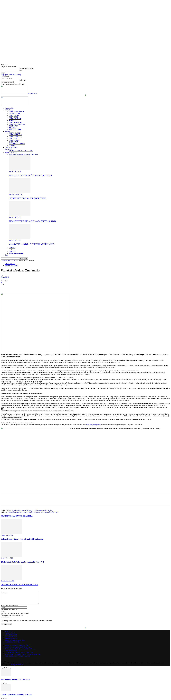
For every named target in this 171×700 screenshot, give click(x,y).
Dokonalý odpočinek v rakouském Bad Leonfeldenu (22, 539)
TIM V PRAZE (14, 115)
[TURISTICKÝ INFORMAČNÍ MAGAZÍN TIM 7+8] (19, 170)
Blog (6, 255)
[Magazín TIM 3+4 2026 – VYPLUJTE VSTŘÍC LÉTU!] (19, 238)
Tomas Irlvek (5, 277)
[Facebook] (4, 287)
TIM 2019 (34, 154)
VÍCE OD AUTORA (25, 516)
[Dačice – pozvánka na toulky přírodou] (6, 690)
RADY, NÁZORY (15, 129)
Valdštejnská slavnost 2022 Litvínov (15, 679)
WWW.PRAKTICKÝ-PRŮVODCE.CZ (18, 645)
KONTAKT (9, 631)
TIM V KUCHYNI (15, 122)
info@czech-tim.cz (17, 665)
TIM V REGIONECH (16, 112)
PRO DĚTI (12, 128)
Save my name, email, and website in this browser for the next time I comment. (27, 621)
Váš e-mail (22, 80)
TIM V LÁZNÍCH (15, 119)
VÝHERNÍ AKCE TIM (12, 642)
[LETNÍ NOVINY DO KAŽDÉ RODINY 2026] (19, 192)
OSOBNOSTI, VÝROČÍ (17, 144)
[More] (18, 287)
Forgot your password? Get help (11, 75)
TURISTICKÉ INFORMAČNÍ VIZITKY (18, 647)
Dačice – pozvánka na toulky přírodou (16, 694)
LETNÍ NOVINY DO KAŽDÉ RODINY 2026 (27, 198)
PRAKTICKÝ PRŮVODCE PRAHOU (17, 656)
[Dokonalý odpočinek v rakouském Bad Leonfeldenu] (11, 533)
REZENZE (13, 120)
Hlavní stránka (9, 108)
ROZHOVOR (13, 126)
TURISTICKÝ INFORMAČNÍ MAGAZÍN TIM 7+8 (30, 175)
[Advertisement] (24, 490)
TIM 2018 (28, 154)
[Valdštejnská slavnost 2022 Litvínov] (6, 675)
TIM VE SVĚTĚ (14, 133)
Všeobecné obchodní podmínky (15, 640)
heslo (20, 70)
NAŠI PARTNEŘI (11, 651)
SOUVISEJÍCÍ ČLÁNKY (9, 516)
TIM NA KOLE (14, 140)
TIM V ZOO (13, 138)
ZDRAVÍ (12, 145)
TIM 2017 (12, 248)
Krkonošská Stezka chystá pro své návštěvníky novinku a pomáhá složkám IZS (33, 512)
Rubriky (7, 131)
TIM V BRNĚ (13, 117)
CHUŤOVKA (13, 142)
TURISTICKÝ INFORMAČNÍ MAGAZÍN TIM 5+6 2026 (32, 221)
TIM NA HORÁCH (15, 136)
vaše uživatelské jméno (26, 68)
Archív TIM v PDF (11, 152)
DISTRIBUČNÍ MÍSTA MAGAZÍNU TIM (19, 652)
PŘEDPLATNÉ (10, 633)
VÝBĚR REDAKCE (11, 265)
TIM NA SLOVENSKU (17, 124)
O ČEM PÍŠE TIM (11, 635)
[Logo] (14, 105)
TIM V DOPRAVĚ (15, 135)
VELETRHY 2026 (11, 636)
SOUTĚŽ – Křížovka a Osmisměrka (21, 151)
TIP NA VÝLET (14, 113)
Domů (3, 260)
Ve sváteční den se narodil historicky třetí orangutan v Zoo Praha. (31, 510)
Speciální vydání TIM (18, 154)
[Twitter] (11, 287)
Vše (10, 154)
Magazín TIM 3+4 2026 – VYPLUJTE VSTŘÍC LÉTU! (31, 244)
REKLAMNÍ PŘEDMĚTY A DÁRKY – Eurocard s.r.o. (22, 654)
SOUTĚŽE (8, 149)
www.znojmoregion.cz (93, 424)
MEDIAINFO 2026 (11, 638)
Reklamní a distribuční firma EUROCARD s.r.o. (20, 649)
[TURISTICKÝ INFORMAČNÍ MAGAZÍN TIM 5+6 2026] (19, 215)
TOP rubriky (9, 110)
